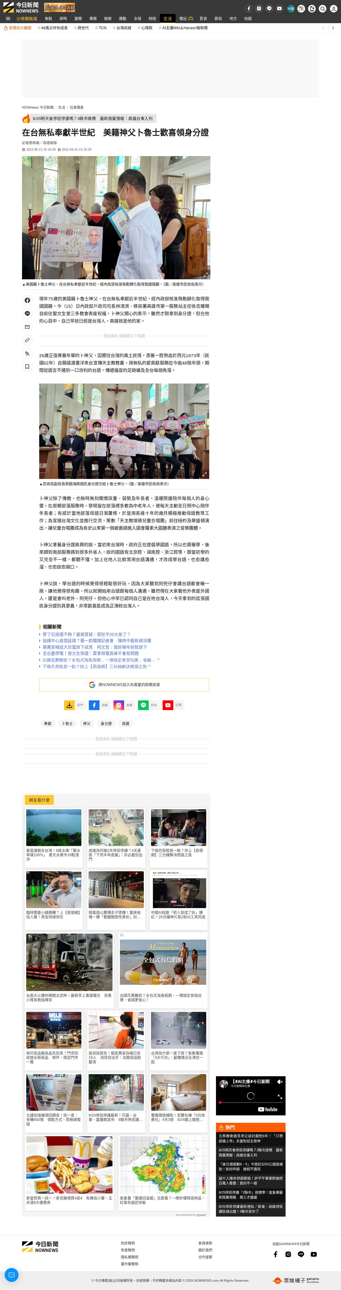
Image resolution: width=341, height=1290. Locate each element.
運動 (122, 18)
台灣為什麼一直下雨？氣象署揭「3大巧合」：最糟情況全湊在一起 (177, 1057)
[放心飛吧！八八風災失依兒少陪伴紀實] (59, 7)
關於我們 (205, 1250)
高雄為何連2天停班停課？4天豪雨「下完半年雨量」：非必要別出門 (115, 855)
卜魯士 (67, 723)
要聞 (78, 18)
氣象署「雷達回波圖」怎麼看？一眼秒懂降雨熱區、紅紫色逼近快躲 (162, 1200)
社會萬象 (77, 107)
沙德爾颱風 (26, 18)
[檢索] (322, 9)
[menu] (8, 18)
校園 (248, 18)
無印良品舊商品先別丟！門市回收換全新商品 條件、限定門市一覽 (52, 1057)
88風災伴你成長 (54, 27)
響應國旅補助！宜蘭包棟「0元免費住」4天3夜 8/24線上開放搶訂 (178, 1117)
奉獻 (47, 723)
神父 (86, 723)
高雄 (125, 723)
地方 (233, 18)
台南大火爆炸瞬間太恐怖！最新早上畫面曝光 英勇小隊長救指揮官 (69, 998)
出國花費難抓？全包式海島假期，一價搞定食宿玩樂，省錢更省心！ (161, 998)
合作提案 (205, 1257)
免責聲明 (128, 1250)
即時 (63, 18)
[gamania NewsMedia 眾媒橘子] (296, 1280)
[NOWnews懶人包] (301, 9)
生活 (168, 18)
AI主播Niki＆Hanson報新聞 (185, 27)
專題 (93, 18)
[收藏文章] (27, 366)
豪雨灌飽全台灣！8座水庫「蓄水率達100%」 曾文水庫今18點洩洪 (53, 855)
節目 (218, 18)
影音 (203, 18)
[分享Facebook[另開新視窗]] (27, 300)
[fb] (249, 8)
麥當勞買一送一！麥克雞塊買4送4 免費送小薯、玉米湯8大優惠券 (69, 1200)
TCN (102, 27)
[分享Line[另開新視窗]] (27, 313)
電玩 (183, 18)
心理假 (146, 27)
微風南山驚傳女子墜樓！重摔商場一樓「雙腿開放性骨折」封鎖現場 (115, 915)
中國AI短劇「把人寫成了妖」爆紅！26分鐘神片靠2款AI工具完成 (178, 915)
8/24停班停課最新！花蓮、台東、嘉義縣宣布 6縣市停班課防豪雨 (116, 1117)
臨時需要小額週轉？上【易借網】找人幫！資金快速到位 (53, 915)
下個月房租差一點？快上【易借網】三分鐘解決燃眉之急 (177, 853)
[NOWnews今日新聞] (20, 7)
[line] (269, 8)
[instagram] (259, 8)
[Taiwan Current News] (290, 9)
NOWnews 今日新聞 (38, 107)
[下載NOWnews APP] (312, 9)
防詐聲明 (128, 1243)
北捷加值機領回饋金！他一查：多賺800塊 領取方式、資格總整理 (53, 1119)
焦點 (48, 18)
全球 (137, 18)
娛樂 (108, 18)
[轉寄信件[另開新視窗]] (27, 327)
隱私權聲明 (129, 1257)
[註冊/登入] (334, 9)
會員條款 (205, 1243)
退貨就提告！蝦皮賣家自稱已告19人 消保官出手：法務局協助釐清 (115, 1057)
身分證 (106, 723)
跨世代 (83, 27)
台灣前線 (123, 27)
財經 (152, 18)
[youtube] (279, 8)
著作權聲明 (129, 1263)
